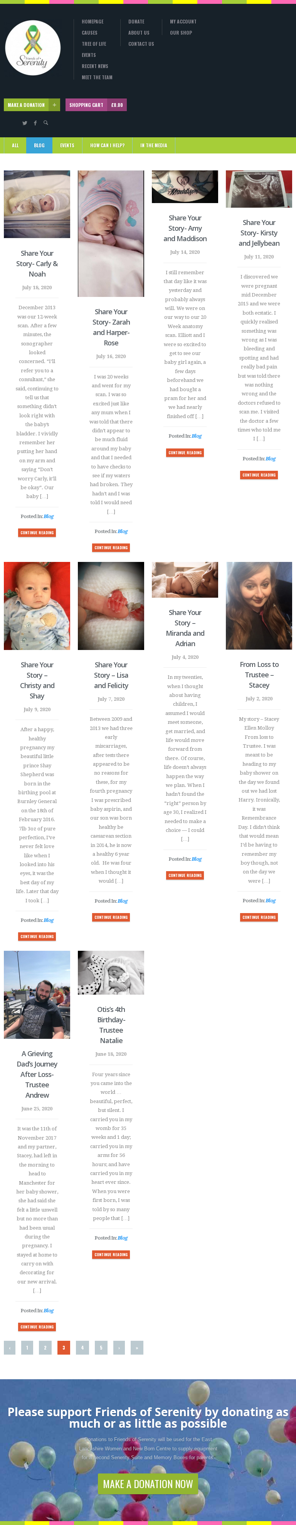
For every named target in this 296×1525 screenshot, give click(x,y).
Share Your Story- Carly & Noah (37, 263)
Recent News (95, 66)
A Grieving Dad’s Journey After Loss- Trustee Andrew (37, 1074)
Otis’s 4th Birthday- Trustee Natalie (111, 1025)
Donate (136, 21)
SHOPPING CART (96, 105)
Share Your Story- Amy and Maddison (185, 228)
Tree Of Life (94, 44)
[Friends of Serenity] (33, 48)
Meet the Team (97, 77)
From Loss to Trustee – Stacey (259, 675)
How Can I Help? (107, 145)
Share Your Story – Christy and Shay (37, 680)
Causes (90, 32)
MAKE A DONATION (26, 105)
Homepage (92, 21)
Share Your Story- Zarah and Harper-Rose (111, 327)
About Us (139, 32)
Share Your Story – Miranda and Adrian (185, 628)
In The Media (153, 145)
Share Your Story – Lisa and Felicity (111, 675)
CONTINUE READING (37, 532)
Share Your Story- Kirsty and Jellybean (259, 233)
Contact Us (141, 44)
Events (89, 55)
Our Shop (181, 32)
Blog (39, 145)
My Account (183, 21)
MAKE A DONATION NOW (148, 1483)
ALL (15, 145)
